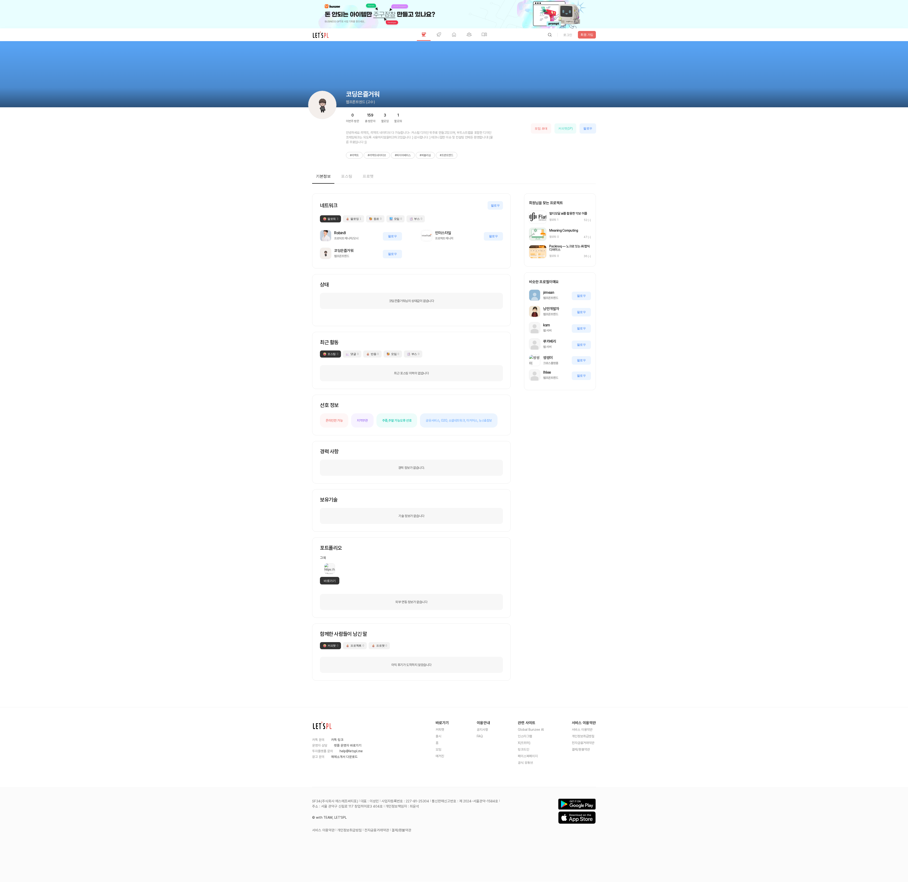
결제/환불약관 (581, 749)
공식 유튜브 (525, 763)
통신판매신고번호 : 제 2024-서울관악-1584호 (465, 801)
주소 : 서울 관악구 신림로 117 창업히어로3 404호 (347, 806)
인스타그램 (525, 736)
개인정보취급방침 (583, 736)
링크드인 (523, 749)
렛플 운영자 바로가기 (347, 745)
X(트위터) (524, 743)
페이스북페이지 (528, 756)
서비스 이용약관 (582, 729)
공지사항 (482, 729)
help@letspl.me (351, 751)
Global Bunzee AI (531, 729)
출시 (438, 736)
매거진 (440, 756)
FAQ (480, 736)
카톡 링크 (337, 740)
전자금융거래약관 (583, 743)
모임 (438, 749)
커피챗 (440, 729)
